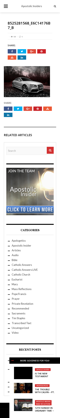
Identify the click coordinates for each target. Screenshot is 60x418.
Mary (15, 284)
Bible (14, 260)
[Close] (12, 360)
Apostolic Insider (43, 401)
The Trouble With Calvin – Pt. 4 (45, 392)
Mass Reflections (43, 404)
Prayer (16, 298)
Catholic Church (42, 370)
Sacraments (18, 313)
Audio (15, 255)
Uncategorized (42, 386)
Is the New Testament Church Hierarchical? (43, 377)
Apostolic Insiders (31, 6)
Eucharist (17, 279)
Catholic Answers (22, 264)
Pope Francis (19, 294)
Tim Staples (18, 318)
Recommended (20, 308)
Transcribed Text (21, 323)
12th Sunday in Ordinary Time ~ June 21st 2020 (44, 410)
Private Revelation (22, 303)
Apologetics (19, 240)
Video (15, 332)
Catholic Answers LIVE (25, 269)
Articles (16, 250)
